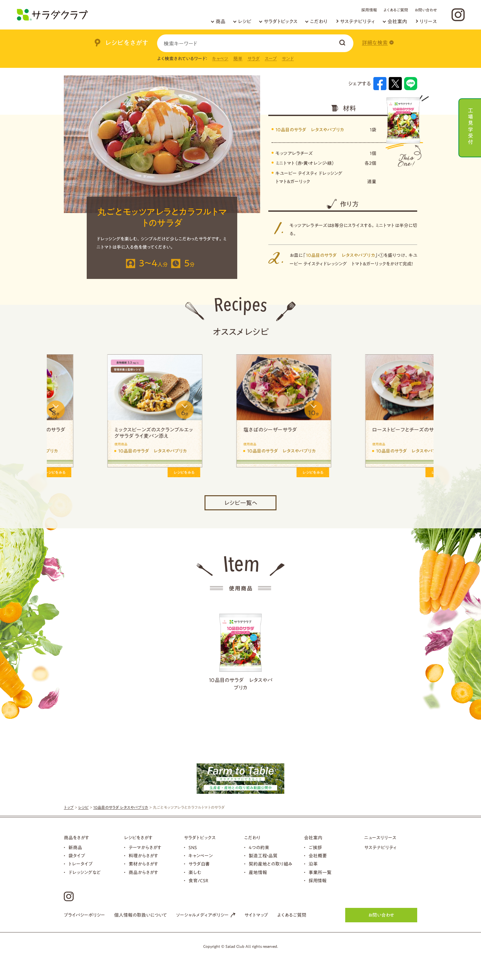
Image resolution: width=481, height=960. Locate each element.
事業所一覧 (320, 872)
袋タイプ (76, 855)
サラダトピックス (280, 21)
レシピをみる (140, 472)
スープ (271, 58)
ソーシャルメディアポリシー (202, 915)
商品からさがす (143, 872)
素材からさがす (143, 864)
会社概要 (318, 855)
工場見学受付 (470, 125)
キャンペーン (200, 855)
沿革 (313, 864)
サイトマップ (256, 915)
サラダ (253, 58)
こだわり (319, 21)
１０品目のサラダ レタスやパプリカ (241, 683)
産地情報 (258, 872)
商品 (220, 21)
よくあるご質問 (395, 10)
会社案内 (397, 21)
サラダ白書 (199, 864)
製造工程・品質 (263, 855)
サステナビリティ (357, 21)
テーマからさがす (145, 847)
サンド (288, 58)
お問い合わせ (426, 10)
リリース (428, 21)
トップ (69, 807)
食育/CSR (198, 880)
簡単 (237, 58)
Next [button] (427, 413)
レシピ (244, 21)
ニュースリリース (380, 837)
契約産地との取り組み (271, 864)
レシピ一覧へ (240, 503)
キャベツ (220, 58)
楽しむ (194, 872)
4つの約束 (259, 847)
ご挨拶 (315, 847)
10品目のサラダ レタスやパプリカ (310, 129)
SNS (192, 847)
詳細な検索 (375, 42)
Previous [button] (53, 413)
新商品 (75, 847)
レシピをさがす (138, 837)
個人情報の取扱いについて (140, 915)
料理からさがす (143, 855)
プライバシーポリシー (84, 915)
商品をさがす (76, 837)
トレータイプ (80, 864)
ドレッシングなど (84, 872)
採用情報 (369, 10)
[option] (111, 413)
